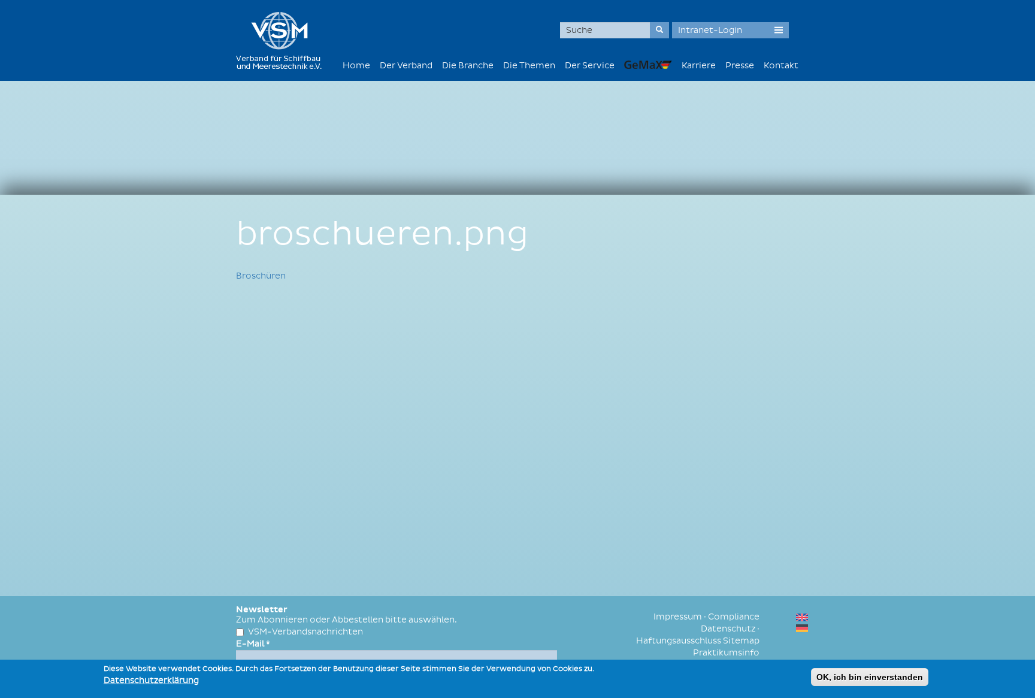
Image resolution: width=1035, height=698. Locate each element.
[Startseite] (283, 40)
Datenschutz (728, 629)
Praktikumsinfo (726, 653)
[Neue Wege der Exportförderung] (648, 64)
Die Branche (468, 66)
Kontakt (781, 66)
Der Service (590, 66)
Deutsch (802, 628)
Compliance (733, 617)
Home (356, 66)
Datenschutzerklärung (151, 680)
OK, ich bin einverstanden (869, 677)
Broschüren (261, 276)
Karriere (699, 66)
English (802, 617)
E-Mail (253, 644)
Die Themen (529, 66)
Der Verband (406, 66)
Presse (739, 66)
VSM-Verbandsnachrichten (305, 632)
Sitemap (741, 641)
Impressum (677, 617)
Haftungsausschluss (678, 641)
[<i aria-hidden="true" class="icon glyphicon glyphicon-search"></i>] (659, 30)
